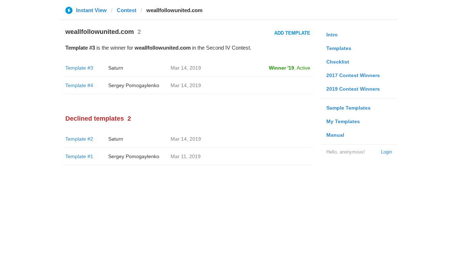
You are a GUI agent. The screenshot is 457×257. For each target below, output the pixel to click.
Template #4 (79, 85)
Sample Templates (348, 108)
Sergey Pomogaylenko (133, 85)
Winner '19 (281, 68)
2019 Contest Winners (353, 89)
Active (303, 68)
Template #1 (79, 156)
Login (386, 152)
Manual (335, 135)
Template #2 (79, 139)
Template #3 (79, 68)
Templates (338, 48)
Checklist (337, 62)
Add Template (292, 33)
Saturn (115, 68)
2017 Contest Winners (353, 75)
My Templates (343, 121)
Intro (332, 34)
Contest (126, 10)
